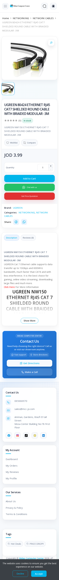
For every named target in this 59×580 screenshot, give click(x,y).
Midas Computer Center (31, 558)
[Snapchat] (35, 435)
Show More (29, 320)
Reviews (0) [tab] (28, 237)
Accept (39, 573)
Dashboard (12, 459)
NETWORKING (21, 18)
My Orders (11, 465)
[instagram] (17, 435)
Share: (7, 221)
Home (5, 18)
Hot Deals (16, 543)
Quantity (10, 167)
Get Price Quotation (29, 196)
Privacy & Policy (14, 507)
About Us (11, 501)
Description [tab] (11, 237)
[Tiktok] (26, 435)
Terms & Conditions (16, 514)
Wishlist (14, 142)
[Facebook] (16, 222)
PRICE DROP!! (37, 543)
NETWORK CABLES (43, 18)
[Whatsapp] (24, 222)
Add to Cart (29, 178)
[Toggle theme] (53, 6)
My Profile (11, 478)
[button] (5, 6)
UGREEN (17, 207)
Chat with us (32, 187)
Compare (31, 142)
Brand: (7, 207)
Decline (20, 573)
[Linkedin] (43, 435)
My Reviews (12, 471)
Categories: (10, 212)
